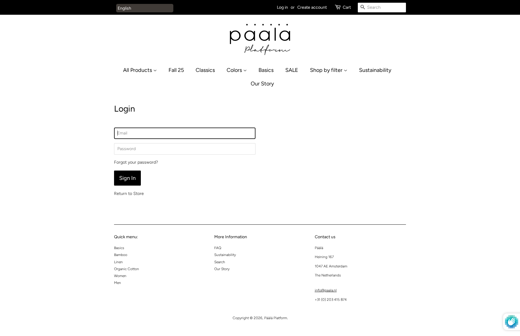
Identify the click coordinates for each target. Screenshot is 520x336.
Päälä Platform (275, 318)
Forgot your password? (136, 162)
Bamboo (120, 255)
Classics (205, 70)
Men (117, 283)
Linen (118, 262)
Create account (312, 7)
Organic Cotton (126, 269)
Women (120, 276)
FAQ (217, 248)
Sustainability (375, 70)
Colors (235, 70)
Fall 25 (176, 70)
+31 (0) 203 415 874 (331, 299)
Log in (282, 7)
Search (219, 262)
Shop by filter (327, 70)
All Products (138, 70)
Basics (266, 70)
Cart (347, 7)
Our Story (262, 83)
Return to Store (129, 193)
